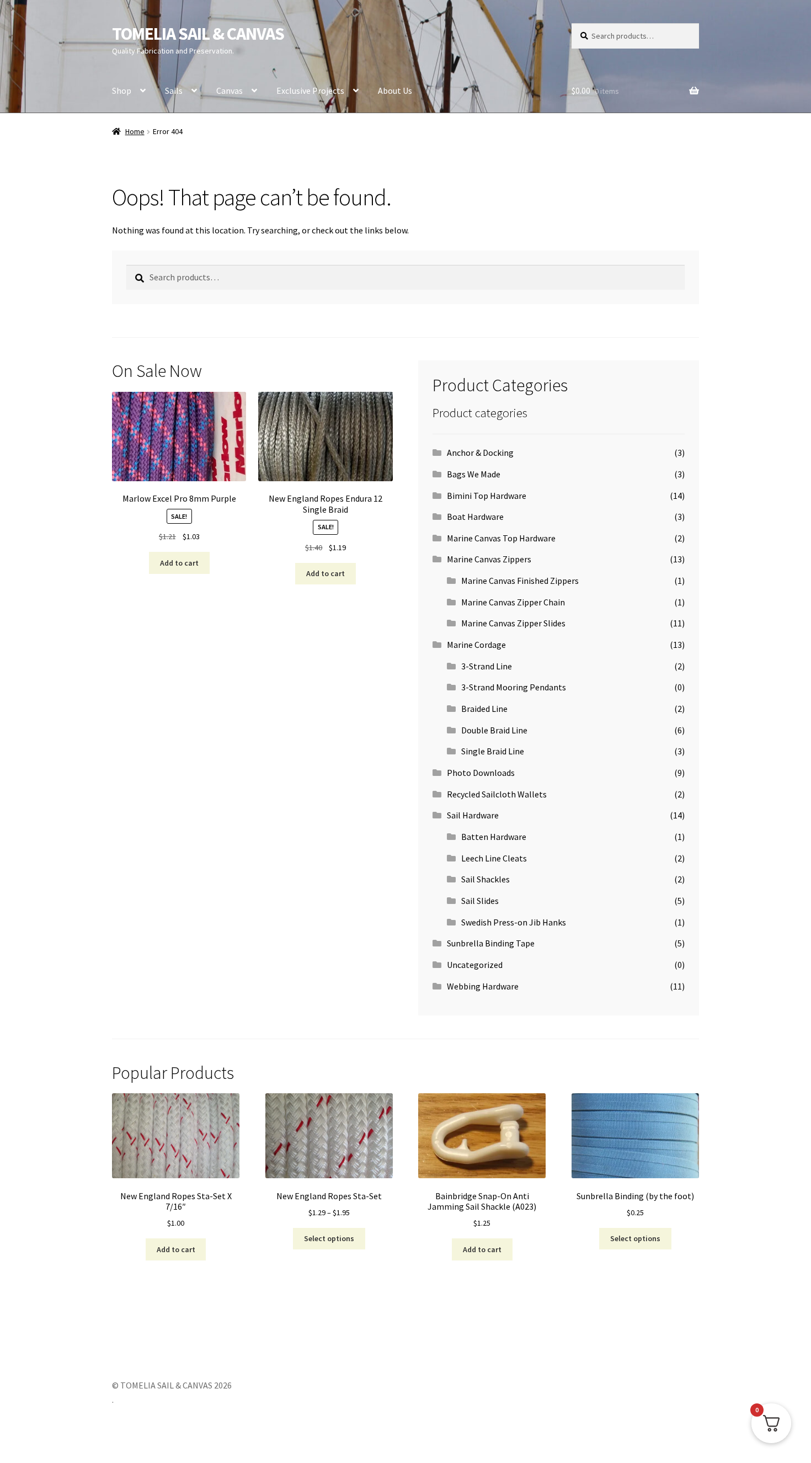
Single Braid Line (492, 751)
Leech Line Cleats (494, 858)
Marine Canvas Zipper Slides (513, 623)
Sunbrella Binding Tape (491, 943)
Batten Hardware (493, 836)
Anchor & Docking (480, 452)
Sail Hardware (473, 815)
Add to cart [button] (179, 563)
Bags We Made (473, 474)
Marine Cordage (476, 644)
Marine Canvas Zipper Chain (513, 602)
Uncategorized (475, 964)
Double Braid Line (494, 730)
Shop (121, 90)
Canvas (229, 90)
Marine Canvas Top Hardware (501, 538)
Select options (329, 1238)
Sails (174, 90)
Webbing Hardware (483, 986)
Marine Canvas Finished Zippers (520, 580)
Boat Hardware (475, 516)
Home (135, 131)
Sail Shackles (485, 879)
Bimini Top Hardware (486, 495)
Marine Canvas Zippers (489, 559)
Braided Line (484, 708)
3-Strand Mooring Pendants (513, 687)
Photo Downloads (481, 772)
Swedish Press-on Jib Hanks (513, 922)
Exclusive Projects (310, 90)
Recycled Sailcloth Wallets (497, 794)
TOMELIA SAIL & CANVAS (198, 34)
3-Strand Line (486, 666)
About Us (395, 90)
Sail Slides (480, 900)
